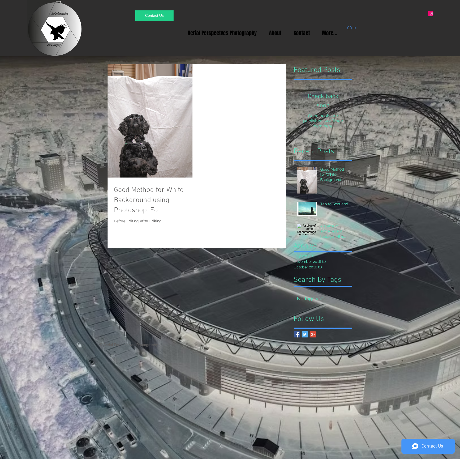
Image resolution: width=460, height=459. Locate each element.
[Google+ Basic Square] (313, 334)
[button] (353, 28)
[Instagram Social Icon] (430, 13)
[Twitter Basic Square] (305, 334)
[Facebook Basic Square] (297, 334)
